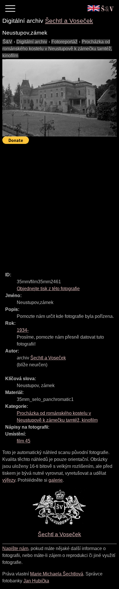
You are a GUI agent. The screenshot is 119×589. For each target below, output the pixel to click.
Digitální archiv (31, 41)
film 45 (23, 440)
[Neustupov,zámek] (59, 97)
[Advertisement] (59, 205)
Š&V (7, 41)
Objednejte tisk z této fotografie (48, 288)
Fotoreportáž (64, 41)
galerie (56, 480)
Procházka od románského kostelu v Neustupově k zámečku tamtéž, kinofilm (57, 48)
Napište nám (15, 548)
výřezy (8, 480)
